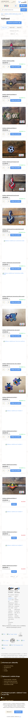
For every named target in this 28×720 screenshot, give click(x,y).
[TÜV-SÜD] (3, 634)
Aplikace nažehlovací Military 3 (9, 498)
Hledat (24, 10)
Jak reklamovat (7, 667)
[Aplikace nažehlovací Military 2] (14, 82)
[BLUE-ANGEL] (5, 640)
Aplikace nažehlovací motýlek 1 (9, 464)
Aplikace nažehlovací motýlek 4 (9, 532)
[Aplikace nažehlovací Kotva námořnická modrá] (14, 216)
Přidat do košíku (15, 66)
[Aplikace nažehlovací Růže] (14, 48)
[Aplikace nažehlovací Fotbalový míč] (14, 149)
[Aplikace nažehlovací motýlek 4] (14, 519)
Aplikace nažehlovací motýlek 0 (9, 565)
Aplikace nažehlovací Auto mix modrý (11, 330)
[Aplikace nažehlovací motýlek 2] (14, 418)
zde (20, 716)
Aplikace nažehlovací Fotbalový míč (10, 161)
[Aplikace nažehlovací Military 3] (14, 486)
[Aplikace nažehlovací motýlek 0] (14, 553)
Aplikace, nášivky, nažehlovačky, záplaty (13, 13)
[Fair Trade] (12, 634)
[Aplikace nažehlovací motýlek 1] (14, 452)
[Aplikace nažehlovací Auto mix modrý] (14, 317)
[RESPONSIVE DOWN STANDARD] (3, 648)
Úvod (2, 13)
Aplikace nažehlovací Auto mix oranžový (11, 363)
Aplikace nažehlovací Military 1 (9, 128)
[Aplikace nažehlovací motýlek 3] (14, 385)
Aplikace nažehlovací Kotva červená (10, 195)
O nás (5, 669)
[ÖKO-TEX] (16, 645)
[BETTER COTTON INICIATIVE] (18, 640)
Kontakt (6, 671)
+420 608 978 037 (5, 1)
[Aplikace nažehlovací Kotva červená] (14, 183)
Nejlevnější (12, 27)
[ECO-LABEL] (20, 634)
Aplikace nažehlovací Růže (8, 60)
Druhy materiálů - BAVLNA (10, 679)
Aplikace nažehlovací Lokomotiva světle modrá (13, 296)
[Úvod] (6, 6)
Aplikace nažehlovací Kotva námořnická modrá (13, 229)
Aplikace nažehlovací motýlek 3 (9, 397)
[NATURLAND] (5, 645)
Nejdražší (19, 27)
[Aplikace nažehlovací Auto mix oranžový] (14, 351)
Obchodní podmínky (8, 666)
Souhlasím (18, 712)
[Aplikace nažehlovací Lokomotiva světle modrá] (14, 284)
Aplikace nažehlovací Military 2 (9, 94)
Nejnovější (4, 27)
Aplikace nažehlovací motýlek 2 (9, 431)
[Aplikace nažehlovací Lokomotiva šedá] (14, 250)
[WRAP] (12, 640)
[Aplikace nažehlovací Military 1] (14, 115)
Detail (14, 504)
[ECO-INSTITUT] (22, 640)
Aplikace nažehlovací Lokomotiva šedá (11, 262)
